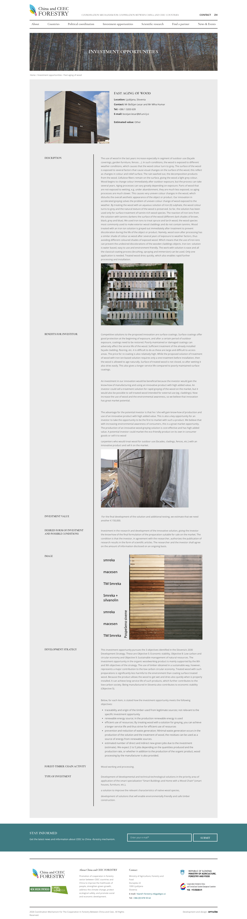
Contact (205, 14)
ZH (216, 14)
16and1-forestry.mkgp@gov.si (151, 893)
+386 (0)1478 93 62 (142, 898)
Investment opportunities (50, 75)
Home (33, 75)
